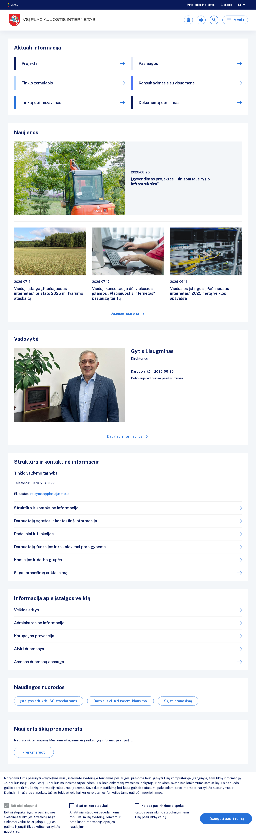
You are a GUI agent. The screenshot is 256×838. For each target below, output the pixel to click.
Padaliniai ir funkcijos (34, 533)
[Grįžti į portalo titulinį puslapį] (14, 5)
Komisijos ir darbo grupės (38, 559)
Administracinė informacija (39, 622)
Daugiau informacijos (124, 436)
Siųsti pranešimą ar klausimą (40, 572)
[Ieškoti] (214, 20)
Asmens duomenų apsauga (39, 661)
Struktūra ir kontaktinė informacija (46, 508)
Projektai (30, 63)
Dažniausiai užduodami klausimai (120, 701)
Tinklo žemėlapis (37, 83)
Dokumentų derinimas (159, 102)
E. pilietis (226, 4)
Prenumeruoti (34, 752)
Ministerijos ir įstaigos (201, 4)
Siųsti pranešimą (178, 701)
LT (239, 4)
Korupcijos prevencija (34, 635)
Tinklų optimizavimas (41, 102)
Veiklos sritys (26, 609)
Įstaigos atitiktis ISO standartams (48, 701)
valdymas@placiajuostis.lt (49, 494)
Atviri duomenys (29, 648)
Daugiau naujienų (124, 313)
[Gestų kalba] (188, 20)
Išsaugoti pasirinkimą (226, 818)
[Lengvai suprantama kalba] (201, 20)
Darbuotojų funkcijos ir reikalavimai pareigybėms (60, 546)
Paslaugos (148, 63)
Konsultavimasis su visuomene (167, 83)
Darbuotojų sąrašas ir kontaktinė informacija (55, 520)
